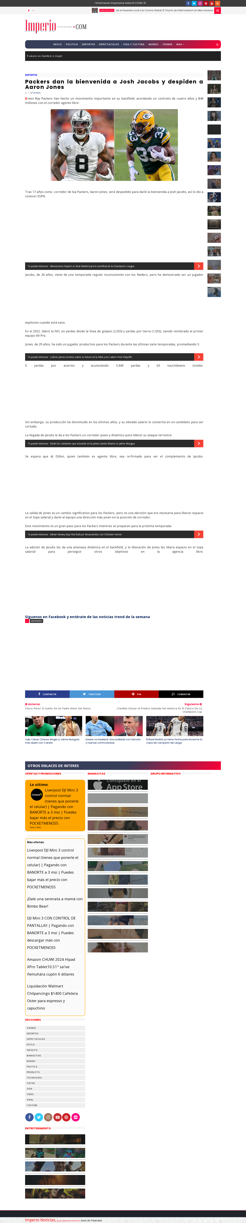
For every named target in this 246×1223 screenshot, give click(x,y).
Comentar (183, 694)
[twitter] (194, 3)
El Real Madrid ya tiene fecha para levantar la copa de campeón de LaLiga (174, 741)
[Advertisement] (160, 26)
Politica (72, 44)
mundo (31, 1061)
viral (30, 1099)
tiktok (31, 1083)
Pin (139, 694)
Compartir (49, 694)
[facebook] (188, 3)
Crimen (167, 44)
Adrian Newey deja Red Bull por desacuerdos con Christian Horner (86, 534)
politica (32, 1066)
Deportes (88, 44)
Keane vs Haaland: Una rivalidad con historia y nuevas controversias (113, 741)
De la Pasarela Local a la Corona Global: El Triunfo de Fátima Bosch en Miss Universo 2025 (135, 10)
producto (33, 1072)
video (30, 1094)
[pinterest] (205, 3)
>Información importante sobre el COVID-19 (107, 3)
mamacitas (34, 1055)
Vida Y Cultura (134, 44)
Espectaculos (109, 44)
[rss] (217, 3)
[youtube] (211, 3)
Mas (179, 44)
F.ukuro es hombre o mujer (45, 56)
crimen (31, 1028)
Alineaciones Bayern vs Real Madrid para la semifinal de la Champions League (92, 266)
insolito (32, 1050)
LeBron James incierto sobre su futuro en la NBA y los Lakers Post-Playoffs (91, 357)
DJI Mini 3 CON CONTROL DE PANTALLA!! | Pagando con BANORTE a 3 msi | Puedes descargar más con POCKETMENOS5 (51, 932)
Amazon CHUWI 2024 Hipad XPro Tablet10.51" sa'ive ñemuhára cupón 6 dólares (51, 967)
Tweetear (95, 694)
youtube (32, 1105)
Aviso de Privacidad (91, 1220)
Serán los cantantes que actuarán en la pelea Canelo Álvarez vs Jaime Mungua (92, 443)
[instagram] (199, 3)
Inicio (57, 44)
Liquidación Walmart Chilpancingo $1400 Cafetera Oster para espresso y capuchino (52, 996)
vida (29, 1088)
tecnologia (34, 1077)
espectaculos (74, 10)
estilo (31, 1044)
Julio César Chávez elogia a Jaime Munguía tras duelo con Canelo (52, 741)
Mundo (153, 44)
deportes (31, 74)
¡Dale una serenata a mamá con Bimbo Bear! (55, 902)
